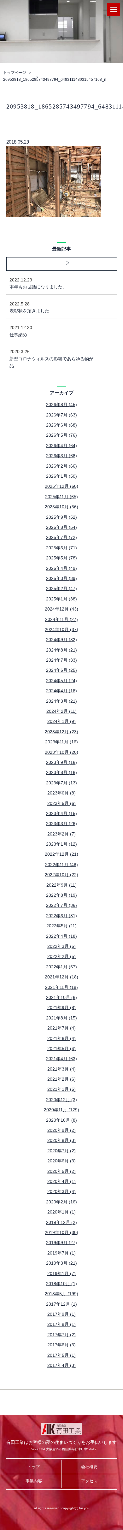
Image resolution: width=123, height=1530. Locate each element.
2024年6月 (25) (61, 670)
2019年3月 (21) (61, 1263)
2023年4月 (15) (61, 813)
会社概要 (89, 1466)
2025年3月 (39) (61, 578)
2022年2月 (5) (61, 956)
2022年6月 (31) (61, 915)
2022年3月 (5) (61, 946)
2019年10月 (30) (61, 1232)
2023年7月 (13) (61, 782)
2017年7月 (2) (61, 1334)
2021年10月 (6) (61, 997)
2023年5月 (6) (61, 803)
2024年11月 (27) (61, 619)
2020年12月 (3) (61, 1099)
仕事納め (20, 331)
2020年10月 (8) (61, 1120)
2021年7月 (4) (61, 1028)
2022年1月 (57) (61, 966)
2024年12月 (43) (61, 608)
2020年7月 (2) (61, 1150)
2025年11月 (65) (61, 496)
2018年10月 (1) (61, 1283)
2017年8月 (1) (61, 1324)
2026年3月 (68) (61, 455)
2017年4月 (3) (61, 1365)
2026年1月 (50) (61, 476)
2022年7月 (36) (61, 905)
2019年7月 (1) (61, 1252)
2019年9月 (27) (61, 1242)
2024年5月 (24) (61, 680)
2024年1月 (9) (61, 721)
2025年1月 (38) (61, 598)
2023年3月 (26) (61, 823)
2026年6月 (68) (61, 425)
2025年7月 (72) (61, 537)
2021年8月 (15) (61, 1017)
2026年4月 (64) (61, 445)
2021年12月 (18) (61, 976)
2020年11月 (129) (61, 1109)
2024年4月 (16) (61, 690)
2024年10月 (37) (61, 629)
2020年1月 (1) (61, 1211)
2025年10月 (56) (61, 506)
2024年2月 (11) (61, 711)
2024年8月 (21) (61, 650)
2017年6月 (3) (61, 1344)
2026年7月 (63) (61, 414)
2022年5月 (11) (61, 925)
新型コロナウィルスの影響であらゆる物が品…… (51, 358)
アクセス (89, 1481)
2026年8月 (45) (61, 404)
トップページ (14, 72)
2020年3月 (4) (61, 1191)
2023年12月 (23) (61, 731)
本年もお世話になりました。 (38, 283)
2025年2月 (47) (61, 588)
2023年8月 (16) (61, 772)
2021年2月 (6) (61, 1079)
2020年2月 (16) (61, 1201)
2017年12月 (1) (61, 1304)
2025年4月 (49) (61, 568)
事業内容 (34, 1481)
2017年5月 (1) (61, 1355)
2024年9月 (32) (61, 639)
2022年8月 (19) (61, 895)
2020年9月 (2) (61, 1130)
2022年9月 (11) (61, 885)
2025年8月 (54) (61, 527)
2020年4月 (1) (61, 1181)
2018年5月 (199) (61, 1293)
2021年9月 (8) (61, 1007)
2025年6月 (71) (61, 547)
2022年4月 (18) (61, 936)
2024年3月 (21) (61, 701)
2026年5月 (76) (61, 435)
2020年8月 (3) (61, 1140)
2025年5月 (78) (61, 557)
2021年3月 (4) (61, 1069)
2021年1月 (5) (61, 1089)
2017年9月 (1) (61, 1314)
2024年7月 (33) (61, 660)
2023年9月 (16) (61, 762)
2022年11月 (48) (61, 864)
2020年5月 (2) (61, 1171)
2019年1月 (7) (61, 1273)
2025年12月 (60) (61, 486)
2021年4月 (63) (61, 1058)
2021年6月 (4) (61, 1038)
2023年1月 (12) (61, 844)
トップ (33, 1466)
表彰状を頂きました (29, 307)
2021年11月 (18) (61, 987)
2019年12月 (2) (61, 1222)
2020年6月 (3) (61, 1160)
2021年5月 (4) (61, 1048)
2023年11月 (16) (61, 741)
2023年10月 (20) (61, 752)
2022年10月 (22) (61, 874)
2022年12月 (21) (61, 854)
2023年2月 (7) (61, 833)
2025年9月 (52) (61, 517)
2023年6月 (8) (61, 792)
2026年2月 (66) (61, 466)
